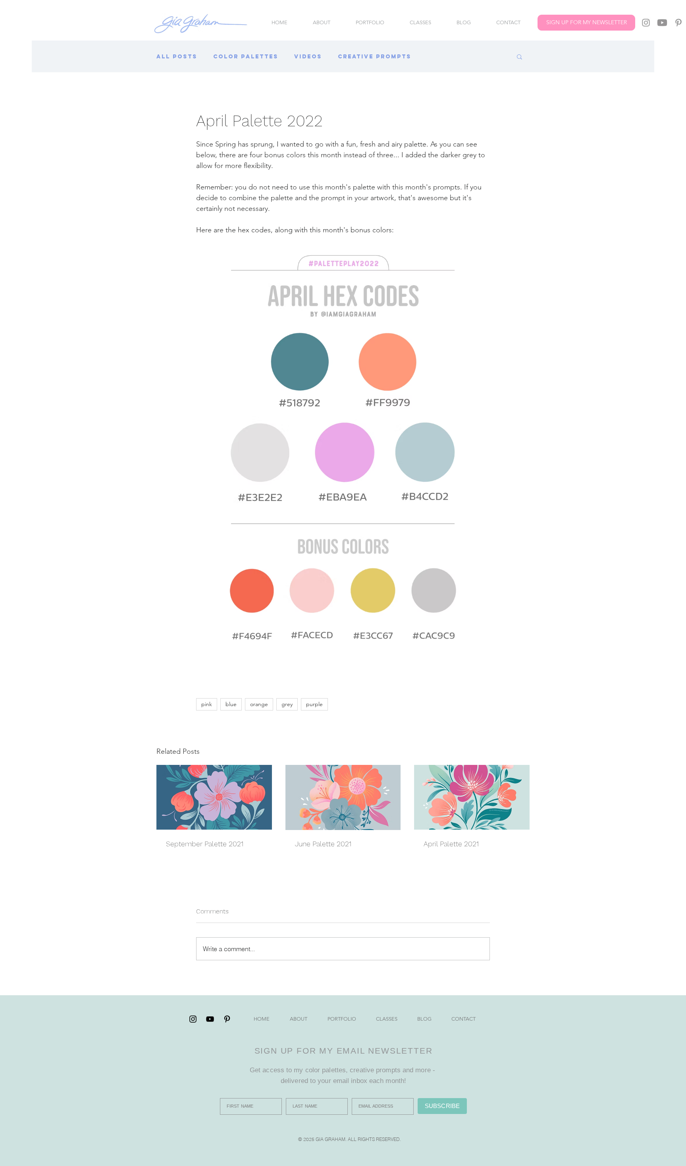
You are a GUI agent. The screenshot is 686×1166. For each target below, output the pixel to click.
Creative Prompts (374, 57)
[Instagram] (646, 22)
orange (259, 704)
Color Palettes (245, 57)
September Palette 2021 (204, 844)
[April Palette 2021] (472, 797)
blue (231, 704)
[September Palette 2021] (214, 797)
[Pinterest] (678, 22)
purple (314, 704)
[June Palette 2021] (343, 797)
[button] (519, 56)
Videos (308, 57)
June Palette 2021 (323, 844)
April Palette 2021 (451, 844)
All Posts (176, 57)
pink (206, 704)
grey (287, 704)
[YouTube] (662, 22)
